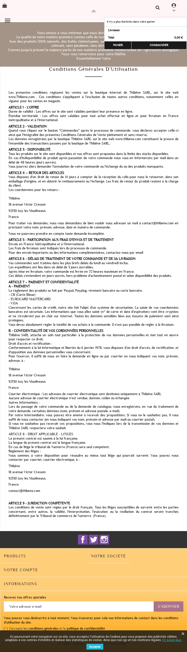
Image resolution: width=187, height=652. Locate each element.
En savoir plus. (172, 640)
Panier (118, 45)
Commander (159, 45)
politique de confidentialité (86, 628)
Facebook (83, 539)
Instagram (104, 539)
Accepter (95, 646)
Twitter (93, 539)
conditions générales (43, 628)
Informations (20, 584)
